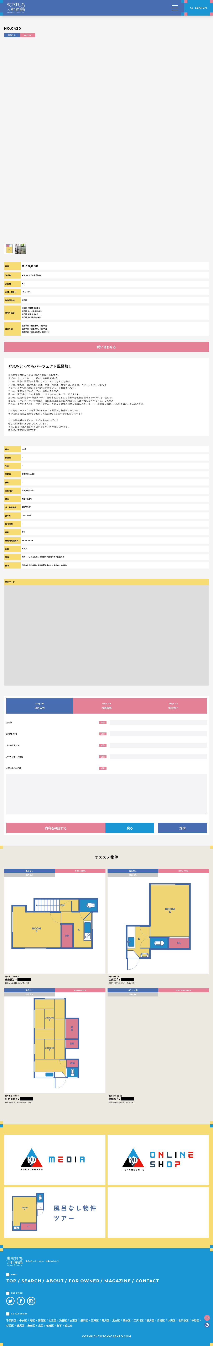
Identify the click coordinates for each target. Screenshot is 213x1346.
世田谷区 (183, 1320)
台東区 (73, 1320)
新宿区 (42, 1320)
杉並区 (10, 1325)
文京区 (52, 1320)
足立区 (116, 1320)
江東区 (95, 1320)
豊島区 (31, 1325)
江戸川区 (139, 1320)
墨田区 (84, 1320)
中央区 (23, 1320)
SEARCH (31, 1280)
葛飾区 (126, 1320)
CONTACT (147, 1280)
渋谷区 (63, 1320)
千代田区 (11, 1320)
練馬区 (20, 1325)
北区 (40, 1325)
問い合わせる (106, 347)
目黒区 (161, 1320)
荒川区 (105, 1320)
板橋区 (50, 1325)
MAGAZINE (117, 1280)
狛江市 (68, 1325)
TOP (11, 1280)
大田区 (171, 1320)
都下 (59, 1325)
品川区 (150, 1320)
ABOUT (55, 1280)
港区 (32, 1320)
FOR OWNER (84, 1280)
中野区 (195, 1320)
